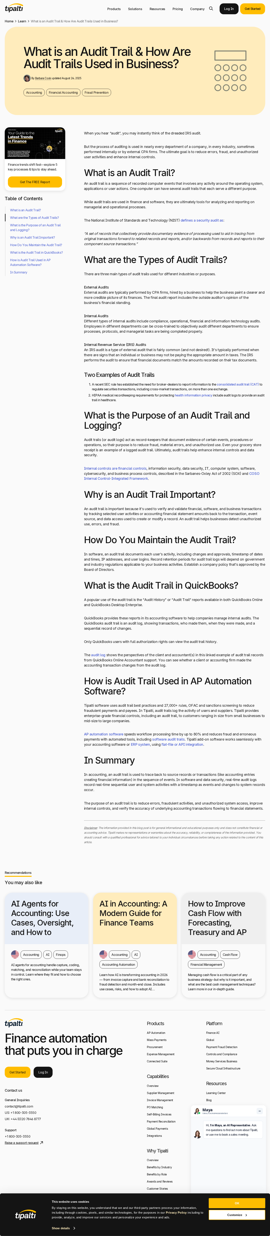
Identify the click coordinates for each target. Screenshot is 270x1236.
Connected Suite (157, 1061)
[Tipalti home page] (14, 11)
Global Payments (157, 1128)
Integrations (154, 1135)
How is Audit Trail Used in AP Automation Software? (30, 262)
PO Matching (155, 1107)
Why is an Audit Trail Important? (33, 237)
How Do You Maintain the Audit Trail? (36, 245)
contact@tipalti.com (19, 1106)
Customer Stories (157, 1188)
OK (237, 1203)
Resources (157, 9)
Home (9, 21)
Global (210, 1040)
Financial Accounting (63, 92)
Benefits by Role (157, 1174)
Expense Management (161, 1054)
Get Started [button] (253, 9)
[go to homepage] (14, 1022)
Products (114, 9)
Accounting (34, 92)
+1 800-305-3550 (23, 1113)
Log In (229, 9)
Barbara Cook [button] (43, 78)
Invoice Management (160, 1100)
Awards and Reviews (160, 1181)
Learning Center (216, 1093)
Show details (61, 1228)
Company (197, 9)
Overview (153, 1085)
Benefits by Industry (159, 1167)
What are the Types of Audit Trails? (34, 218)
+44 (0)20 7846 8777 (26, 1119)
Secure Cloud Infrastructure (223, 1068)
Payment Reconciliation (161, 1121)
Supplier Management (160, 1093)
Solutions (135, 9)
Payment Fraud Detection (221, 1047)
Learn (22, 21)
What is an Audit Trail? (25, 210)
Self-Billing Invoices (159, 1114)
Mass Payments (156, 1040)
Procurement (155, 1047)
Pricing (178, 9)
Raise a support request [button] (22, 1143)
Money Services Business (221, 1061)
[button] (211, 8)
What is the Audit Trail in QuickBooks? (36, 252)
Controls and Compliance (221, 1054)
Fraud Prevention (97, 92)
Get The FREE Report (35, 182)
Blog (209, 1100)
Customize (234, 1214)
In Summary (18, 272)
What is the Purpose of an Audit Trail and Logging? (35, 227)
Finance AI (212, 1032)
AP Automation (156, 1032)
